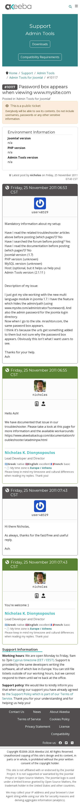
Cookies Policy (60, 719)
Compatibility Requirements (40, 57)
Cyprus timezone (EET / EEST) (33, 660)
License (64, 727)
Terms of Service (29, 719)
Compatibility (60, 734)
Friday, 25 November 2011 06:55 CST (39, 372)
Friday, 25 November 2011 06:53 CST (39, 190)
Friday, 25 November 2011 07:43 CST (39, 492)
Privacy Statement (37, 727)
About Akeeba (60, 712)
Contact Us (16, 712)
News (37, 712)
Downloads (40, 44)
